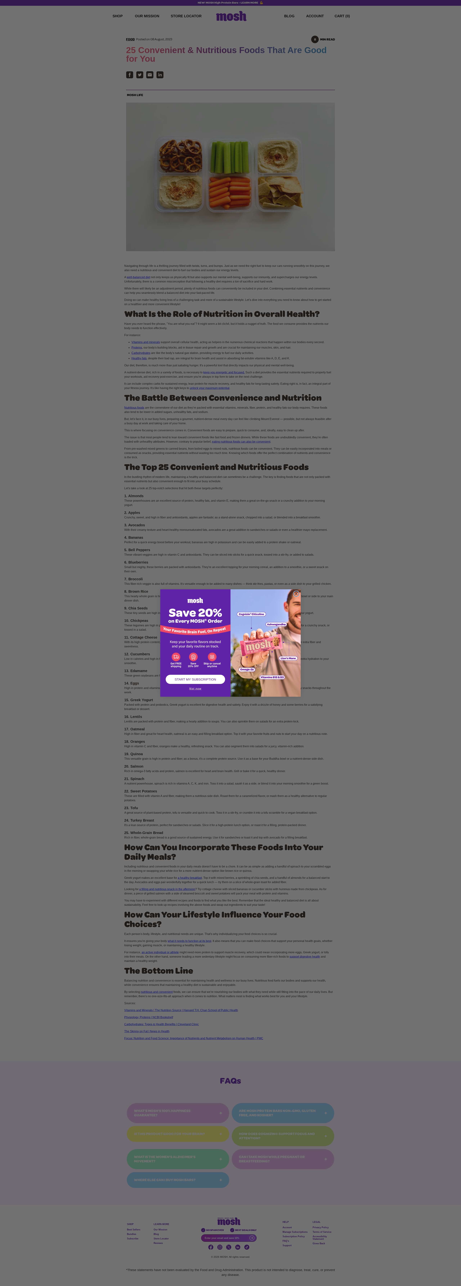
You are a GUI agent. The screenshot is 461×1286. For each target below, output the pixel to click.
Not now (195, 688)
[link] (195, 630)
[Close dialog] (296, 593)
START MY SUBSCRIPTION (195, 679)
